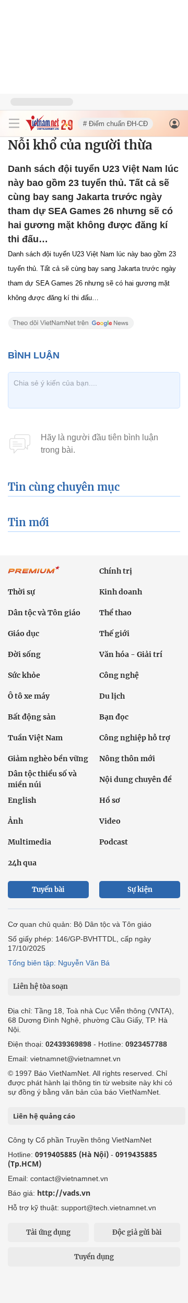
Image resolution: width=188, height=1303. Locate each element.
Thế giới (114, 633)
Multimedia (29, 842)
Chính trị (115, 571)
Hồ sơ (109, 800)
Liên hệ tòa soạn (40, 986)
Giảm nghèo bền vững (48, 758)
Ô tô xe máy (29, 696)
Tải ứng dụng (48, 1232)
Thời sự (21, 592)
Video (110, 821)
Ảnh (15, 821)
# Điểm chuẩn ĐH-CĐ (115, 124)
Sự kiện (139, 889)
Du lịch (112, 696)
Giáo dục (23, 633)
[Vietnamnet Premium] (34, 575)
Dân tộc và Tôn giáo (44, 612)
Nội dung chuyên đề (135, 779)
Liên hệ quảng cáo (44, 1116)
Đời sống (24, 654)
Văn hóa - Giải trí (130, 654)
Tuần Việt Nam (35, 737)
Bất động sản (32, 717)
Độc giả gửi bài (137, 1232)
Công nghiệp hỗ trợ (134, 737)
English (22, 800)
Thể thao (115, 612)
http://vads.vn (63, 1193)
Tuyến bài (48, 889)
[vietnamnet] (49, 127)
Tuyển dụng (94, 1256)
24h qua (22, 862)
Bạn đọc (113, 717)
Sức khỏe (24, 675)
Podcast (113, 842)
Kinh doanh (120, 592)
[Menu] (14, 123)
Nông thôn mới (127, 758)
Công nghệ (119, 675)
